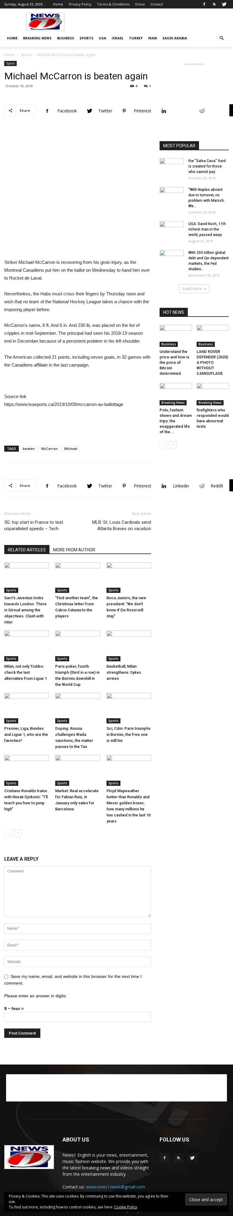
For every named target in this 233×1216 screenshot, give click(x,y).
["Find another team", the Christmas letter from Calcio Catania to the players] (77, 577)
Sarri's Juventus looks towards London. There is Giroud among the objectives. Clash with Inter (25, 610)
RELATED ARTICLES (27, 549)
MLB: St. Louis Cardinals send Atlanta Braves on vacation (121, 525)
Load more (192, 288)
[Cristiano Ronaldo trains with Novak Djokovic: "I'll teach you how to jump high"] (26, 770)
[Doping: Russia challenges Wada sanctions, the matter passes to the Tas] (77, 708)
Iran (152, 38)
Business (65, 38)
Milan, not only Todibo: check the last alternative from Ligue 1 (25, 672)
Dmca (140, 4)
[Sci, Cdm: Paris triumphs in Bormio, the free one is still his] (128, 708)
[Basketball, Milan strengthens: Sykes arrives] (128, 645)
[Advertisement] (157, 22)
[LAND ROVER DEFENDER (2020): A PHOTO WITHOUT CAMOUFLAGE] (213, 336)
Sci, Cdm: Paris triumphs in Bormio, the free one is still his (128, 734)
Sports (86, 38)
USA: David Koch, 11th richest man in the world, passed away (207, 229)
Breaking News (37, 38)
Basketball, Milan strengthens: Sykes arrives (123, 672)
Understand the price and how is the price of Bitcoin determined (174, 362)
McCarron (49, 448)
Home (58, 4)
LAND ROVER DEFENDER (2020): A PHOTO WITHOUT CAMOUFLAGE (213, 362)
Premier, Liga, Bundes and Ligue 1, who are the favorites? (26, 734)
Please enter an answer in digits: (35, 995)
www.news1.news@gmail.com (115, 1187)
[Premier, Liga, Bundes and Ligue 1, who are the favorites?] (26, 708)
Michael (70, 448)
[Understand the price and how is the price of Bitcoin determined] (176, 336)
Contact (156, 4)
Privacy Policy (80, 4)
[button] (221, 38)
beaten (29, 448)
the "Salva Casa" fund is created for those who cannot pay (207, 166)
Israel (117, 38)
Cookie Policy (125, 1207)
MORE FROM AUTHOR (74, 549)
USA (102, 38)
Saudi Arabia (174, 38)
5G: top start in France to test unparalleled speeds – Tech (33, 525)
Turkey (136, 38)
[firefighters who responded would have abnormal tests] (213, 394)
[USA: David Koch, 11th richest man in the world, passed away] (172, 229)
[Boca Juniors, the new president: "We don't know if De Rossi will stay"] (128, 577)
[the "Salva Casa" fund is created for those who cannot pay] (172, 166)
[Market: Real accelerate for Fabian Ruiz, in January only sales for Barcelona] (77, 770)
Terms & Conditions (113, 4)
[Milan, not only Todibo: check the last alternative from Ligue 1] (26, 645)
